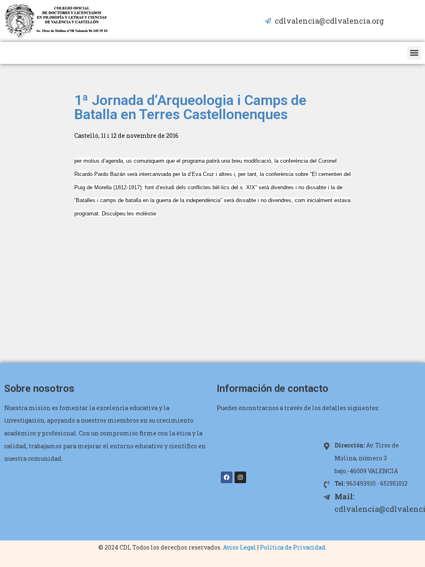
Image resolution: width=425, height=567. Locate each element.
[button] (414, 53)
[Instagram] (240, 477)
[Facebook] (226, 477)
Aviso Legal (239, 547)
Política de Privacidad (292, 547)
